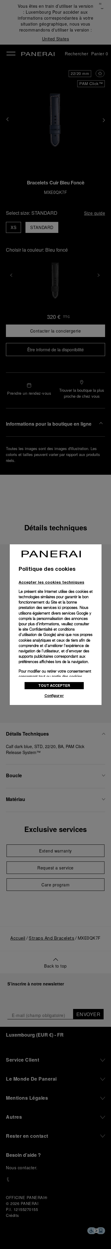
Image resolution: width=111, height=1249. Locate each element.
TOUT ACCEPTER (54, 685)
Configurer (54, 695)
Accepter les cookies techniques (51, 582)
